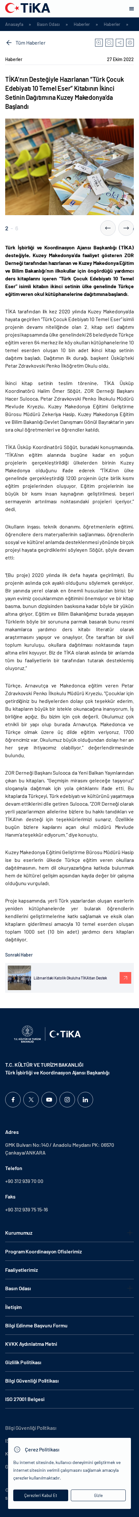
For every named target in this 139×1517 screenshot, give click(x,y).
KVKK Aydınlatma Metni (31, 1344)
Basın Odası (48, 24)
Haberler (82, 24)
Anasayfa (14, 24)
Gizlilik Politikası (23, 1362)
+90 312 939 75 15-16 (26, 1209)
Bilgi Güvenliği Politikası (32, 1380)
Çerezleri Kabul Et (40, 1495)
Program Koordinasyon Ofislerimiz (43, 1251)
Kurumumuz (18, 1232)
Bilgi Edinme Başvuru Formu (36, 1325)
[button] (108, 228)
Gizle (98, 1495)
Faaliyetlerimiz (21, 1270)
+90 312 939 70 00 (24, 1181)
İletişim (13, 1307)
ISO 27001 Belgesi (25, 1399)
